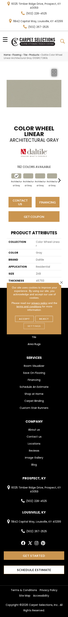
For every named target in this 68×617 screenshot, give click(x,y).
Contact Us (20, 202)
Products (34, 54)
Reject (44, 318)
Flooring (16, 54)
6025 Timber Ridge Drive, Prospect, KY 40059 (36, 6)
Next (59, 178)
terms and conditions (28, 306)
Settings (34, 326)
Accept (24, 318)
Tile (25, 54)
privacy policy (39, 303)
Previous (8, 178)
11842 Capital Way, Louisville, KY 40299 (38, 21)
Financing (47, 202)
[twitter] (30, 543)
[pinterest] (43, 543)
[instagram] (36, 543)
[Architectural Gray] (16, 175)
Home (7, 54)
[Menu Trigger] (5, 39)
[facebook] (23, 543)
